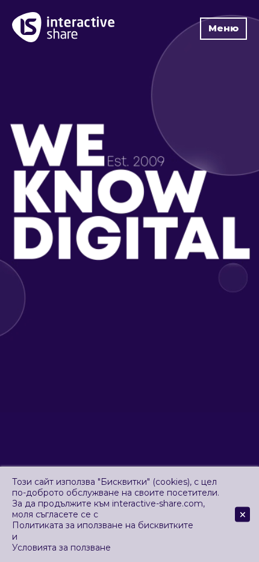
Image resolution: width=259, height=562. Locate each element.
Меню (223, 28)
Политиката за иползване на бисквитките (102, 525)
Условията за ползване (61, 547)
